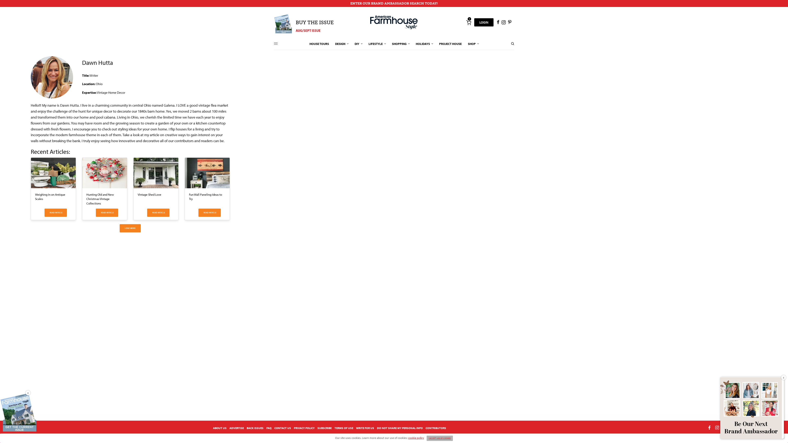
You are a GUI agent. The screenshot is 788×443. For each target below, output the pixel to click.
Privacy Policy (304, 428)
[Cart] (468, 22)
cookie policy (416, 438)
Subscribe (324, 428)
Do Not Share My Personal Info (400, 428)
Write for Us (365, 428)
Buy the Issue (315, 22)
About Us (220, 428)
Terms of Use (343, 428)
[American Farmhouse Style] (394, 22)
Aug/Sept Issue (308, 30)
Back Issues (255, 428)
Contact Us (282, 428)
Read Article (56, 212)
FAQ (268, 428)
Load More (130, 228)
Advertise (236, 428)
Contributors (436, 428)
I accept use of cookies (440, 438)
